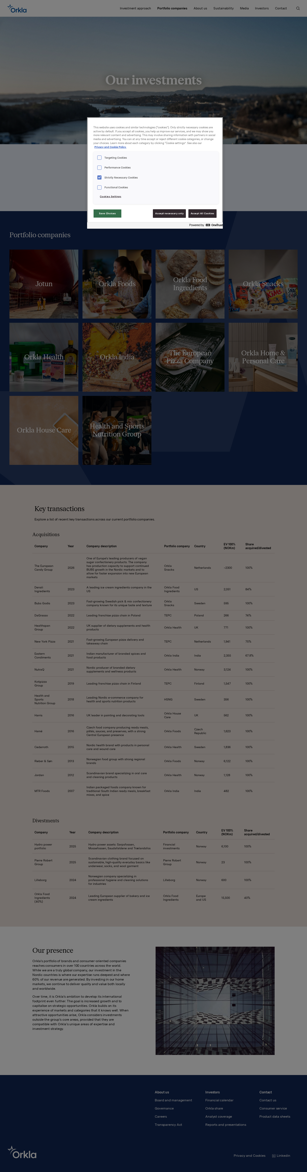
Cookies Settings (110, 196)
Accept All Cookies (202, 213)
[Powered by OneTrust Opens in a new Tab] (205, 226)
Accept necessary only (169, 213)
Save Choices (107, 213)
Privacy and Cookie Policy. (110, 147)
